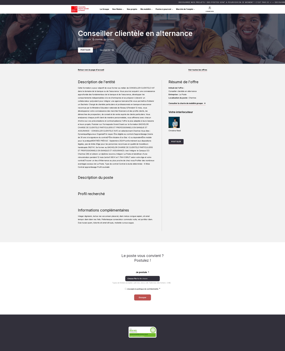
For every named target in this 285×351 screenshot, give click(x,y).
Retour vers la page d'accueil (91, 70)
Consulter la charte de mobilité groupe (186, 103)
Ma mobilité (145, 9)
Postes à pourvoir (163, 9)
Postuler (85, 50)
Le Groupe (104, 9)
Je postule (142, 272)
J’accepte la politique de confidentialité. (143, 289)
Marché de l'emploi (184, 9)
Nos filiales (117, 9)
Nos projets (132, 9)
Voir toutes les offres (197, 70)
